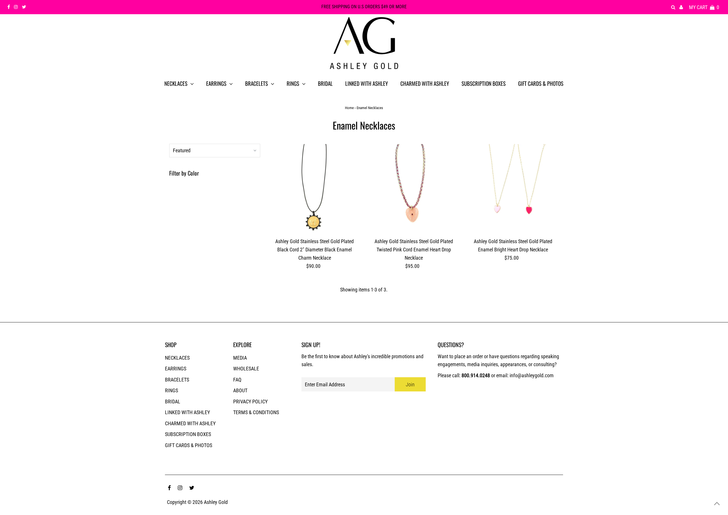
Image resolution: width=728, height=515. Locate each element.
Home (349, 108)
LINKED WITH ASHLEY (187, 412)
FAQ (237, 380)
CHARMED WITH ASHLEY (190, 423)
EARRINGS (175, 369)
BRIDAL (172, 402)
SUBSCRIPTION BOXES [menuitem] (484, 83)
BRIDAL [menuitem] (325, 83)
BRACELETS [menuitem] (256, 83)
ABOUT (240, 390)
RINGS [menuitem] (293, 83)
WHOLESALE (246, 369)
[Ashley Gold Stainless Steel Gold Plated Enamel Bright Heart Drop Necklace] (513, 189)
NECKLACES (177, 358)
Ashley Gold (216, 502)
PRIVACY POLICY (250, 402)
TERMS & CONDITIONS (256, 412)
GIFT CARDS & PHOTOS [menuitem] (540, 83)
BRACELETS (177, 380)
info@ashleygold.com (532, 375)
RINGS (171, 390)
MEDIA (240, 358)
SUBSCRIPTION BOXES (188, 434)
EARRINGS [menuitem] (216, 83)
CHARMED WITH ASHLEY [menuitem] (424, 83)
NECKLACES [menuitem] (175, 83)
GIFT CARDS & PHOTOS (188, 445)
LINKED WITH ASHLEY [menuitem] (366, 83)
